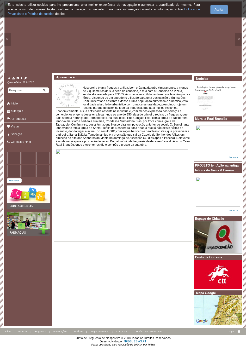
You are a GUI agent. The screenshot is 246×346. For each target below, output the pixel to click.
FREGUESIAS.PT (134, 341)
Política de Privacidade (149, 331)
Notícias (78, 331)
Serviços (16, 134)
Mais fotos (14, 180)
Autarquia (16, 111)
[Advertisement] (28, 259)
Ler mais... (234, 157)
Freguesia (40, 331)
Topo (231, 331)
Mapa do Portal (99, 331)
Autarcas (22, 331)
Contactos (121, 331)
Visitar (14, 126)
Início (14, 103)
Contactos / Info (20, 142)
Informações (60, 331)
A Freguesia (18, 119)
